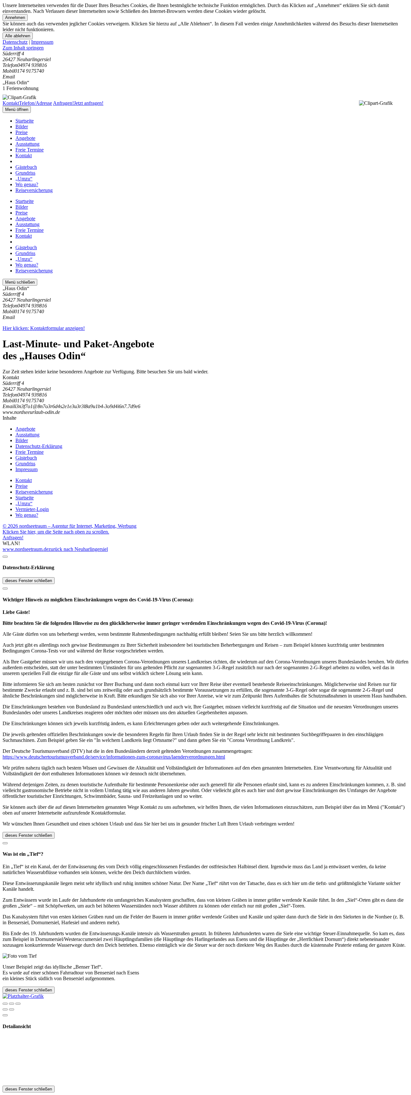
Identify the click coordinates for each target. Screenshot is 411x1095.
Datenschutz (15, 42)
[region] (205, 48)
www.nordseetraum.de (25, 549)
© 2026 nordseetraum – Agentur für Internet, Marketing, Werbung (69, 526)
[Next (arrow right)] (11, 1009)
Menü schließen (20, 282)
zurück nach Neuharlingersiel (78, 549)
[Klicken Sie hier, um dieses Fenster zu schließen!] (5, 557)
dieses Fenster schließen (28, 580)
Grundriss (25, 173)
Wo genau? (26, 184)
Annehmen (15, 17)
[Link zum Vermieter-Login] (23, 996)
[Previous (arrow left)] (5, 1009)
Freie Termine (29, 149)
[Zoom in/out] (18, 1004)
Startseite (24, 120)
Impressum (42, 42)
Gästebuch (26, 167)
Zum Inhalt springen (23, 47)
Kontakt (23, 155)
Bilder (21, 126)
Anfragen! (13, 537)
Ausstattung (27, 144)
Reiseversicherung (34, 190)
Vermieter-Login (32, 509)
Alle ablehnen (17, 35)
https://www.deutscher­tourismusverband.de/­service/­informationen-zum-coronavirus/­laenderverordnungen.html (114, 757)
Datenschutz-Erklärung (38, 446)
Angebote (25, 138)
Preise (21, 132)
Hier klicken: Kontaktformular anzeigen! (44, 328)
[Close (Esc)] (5, 1004)
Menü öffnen (16, 109)
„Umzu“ (23, 178)
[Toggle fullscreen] (11, 1004)
